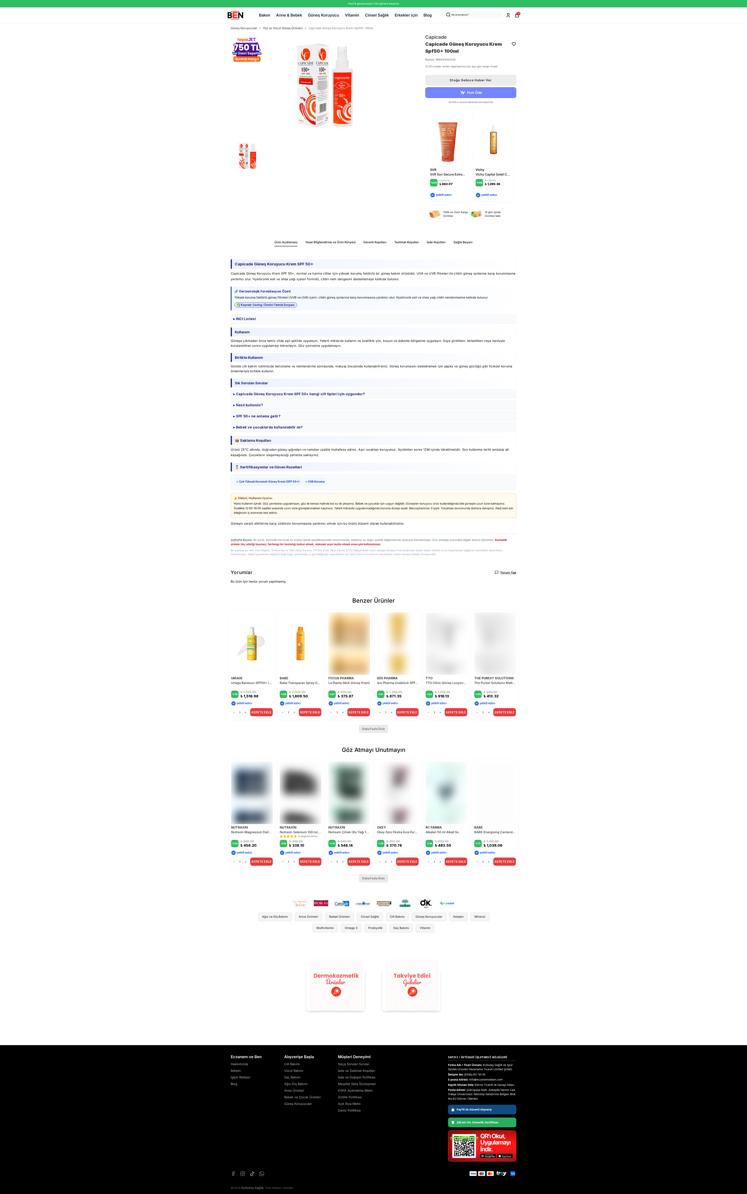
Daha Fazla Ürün (373, 728)
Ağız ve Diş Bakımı (275, 916)
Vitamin (352, 15)
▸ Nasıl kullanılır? (248, 405)
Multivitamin (325, 928)
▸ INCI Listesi (244, 319)
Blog (427, 15)
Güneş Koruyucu (323, 15)
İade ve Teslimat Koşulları (356, 1071)
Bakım (264, 15)
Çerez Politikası (349, 1110)
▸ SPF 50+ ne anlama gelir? (257, 416)
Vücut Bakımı (293, 1071)
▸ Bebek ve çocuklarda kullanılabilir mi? (268, 427)
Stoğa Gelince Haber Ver (471, 80)
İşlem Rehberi (240, 1077)
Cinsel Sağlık (377, 15)
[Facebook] (233, 1173)
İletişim (236, 1071)
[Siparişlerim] (508, 15)
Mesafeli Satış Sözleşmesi (357, 1084)
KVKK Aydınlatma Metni (355, 1090)
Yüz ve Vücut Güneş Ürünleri (283, 28)
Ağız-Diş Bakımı (296, 1084)
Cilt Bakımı (397, 916)
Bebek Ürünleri (339, 916)
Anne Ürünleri (308, 916)
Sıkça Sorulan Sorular (353, 1064)
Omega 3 (351, 928)
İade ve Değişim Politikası (356, 1077)
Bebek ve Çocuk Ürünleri (302, 1097)
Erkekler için (406, 15)
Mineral (479, 916)
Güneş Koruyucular (244, 28)
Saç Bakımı (401, 928)
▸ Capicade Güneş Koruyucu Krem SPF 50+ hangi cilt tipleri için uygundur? (299, 394)
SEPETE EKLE (261, 712)
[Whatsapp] (261, 1173)
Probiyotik (375, 928)
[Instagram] (242, 1173)
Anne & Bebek (289, 15)
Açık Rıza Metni (349, 1104)
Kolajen (458, 916)
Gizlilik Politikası (350, 1097)
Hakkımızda (239, 1064)
